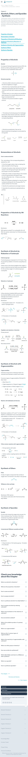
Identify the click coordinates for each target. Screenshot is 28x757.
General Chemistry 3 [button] (6, 719)
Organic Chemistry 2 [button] (6, 728)
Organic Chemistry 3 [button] (6, 733)
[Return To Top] (26, 706)
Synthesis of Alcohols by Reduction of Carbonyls (11, 42)
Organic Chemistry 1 (9, 5)
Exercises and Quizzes (14, 677)
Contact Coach (5, 742)
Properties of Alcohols (7, 34)
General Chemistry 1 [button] (6, 710)
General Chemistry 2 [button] (6, 714)
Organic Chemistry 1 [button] (6, 723)
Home (2, 5)
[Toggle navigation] (1, 1)
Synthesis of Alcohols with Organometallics (12, 45)
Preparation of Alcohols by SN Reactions (11, 39)
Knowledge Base (5, 738)
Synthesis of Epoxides (6, 50)
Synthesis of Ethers (6, 47)
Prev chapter (4, 673)
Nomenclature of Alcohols (7, 36)
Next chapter (23, 680)
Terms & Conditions (6, 750)
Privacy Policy (4, 747)
